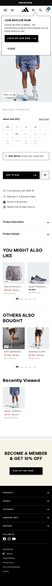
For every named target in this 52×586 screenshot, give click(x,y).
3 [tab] (26, 297)
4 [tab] (30, 297)
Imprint (6, 571)
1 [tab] (17, 297)
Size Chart (44, 119)
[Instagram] (9, 539)
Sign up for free (23, 471)
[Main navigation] (5, 10)
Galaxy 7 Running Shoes (39, 287)
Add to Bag (12, 175)
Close (11, 49)
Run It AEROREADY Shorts (15, 352)
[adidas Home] (26, 9)
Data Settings (8, 549)
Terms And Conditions (11, 567)
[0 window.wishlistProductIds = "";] (12, 10)
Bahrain (10, 554)
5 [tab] (34, 297)
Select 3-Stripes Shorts (15, 411)
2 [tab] (21, 297)
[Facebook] (4, 539)
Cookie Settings (9, 558)
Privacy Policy (8, 563)
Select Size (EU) (11, 119)
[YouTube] (14, 539)
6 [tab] (36, 98)
